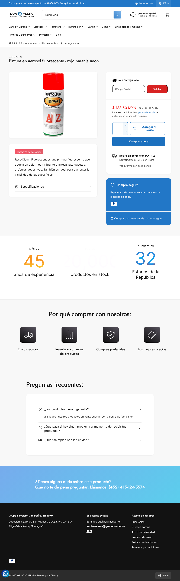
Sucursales (138, 522)
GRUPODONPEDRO (26, 575)
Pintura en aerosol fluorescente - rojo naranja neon (50, 43)
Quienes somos (141, 527)
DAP (11, 56)
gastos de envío (146, 112)
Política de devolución (144, 542)
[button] (167, 14)
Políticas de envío (142, 537)
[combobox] (82, 14)
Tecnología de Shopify (47, 575)
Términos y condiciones (146, 547)
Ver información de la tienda (135, 165)
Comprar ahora (139, 141)
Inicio (15, 43)
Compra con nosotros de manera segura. (138, 218)
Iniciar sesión (146, 3)
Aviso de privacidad (143, 532)
